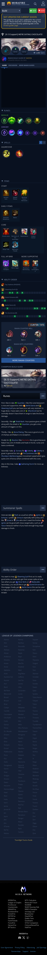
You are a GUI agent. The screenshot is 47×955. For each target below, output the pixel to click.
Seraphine (36, 646)
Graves (6, 779)
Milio (20, 724)
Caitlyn (6, 707)
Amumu (7, 660)
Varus (35, 741)
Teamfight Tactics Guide (23, 840)
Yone (34, 796)
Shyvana (36, 660)
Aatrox (6, 639)
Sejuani (35, 639)
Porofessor (12, 905)
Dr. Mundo (8, 731)
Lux (19, 704)
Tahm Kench (37, 697)
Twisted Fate (37, 728)
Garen (6, 769)
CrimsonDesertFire (32, 925)
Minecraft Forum (31, 903)
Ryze (20, 828)
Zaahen (35, 809)
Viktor (35, 765)
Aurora (6, 680)
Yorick (35, 799)
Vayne (35, 745)
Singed (35, 663)
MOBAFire (12, 900)
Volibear (36, 772)
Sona (34, 680)
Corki (6, 721)
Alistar (6, 653)
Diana (6, 728)
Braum (6, 701)
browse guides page (11, 25)
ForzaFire (11, 923)
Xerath (35, 786)
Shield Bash (19, 421)
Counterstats (13, 907)
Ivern (6, 802)
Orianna (21, 774)
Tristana (36, 718)
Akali (5, 646)
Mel (19, 721)
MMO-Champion (31, 909)
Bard (5, 687)
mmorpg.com (30, 912)
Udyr (34, 735)
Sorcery (19, 450)
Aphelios (7, 670)
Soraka (35, 684)
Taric (34, 707)
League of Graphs (14, 903)
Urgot (35, 738)
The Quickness (28, 453)
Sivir (34, 670)
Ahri (5, 643)
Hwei (6, 792)
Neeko (20, 752)
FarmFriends (12, 921)
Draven (6, 735)
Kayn (20, 656)
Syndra (35, 694)
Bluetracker (29, 914)
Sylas (34, 690)
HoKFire (28, 927)
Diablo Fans (29, 918)
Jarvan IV (7, 809)
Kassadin (21, 646)
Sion (34, 667)
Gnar (6, 772)
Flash (16, 515)
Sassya (29, 58)
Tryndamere (37, 724)
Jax (5, 813)
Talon (35, 704)
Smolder (36, 677)
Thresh (35, 714)
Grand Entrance (35, 584)
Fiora (6, 755)
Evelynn (7, 745)
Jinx (17, 520)
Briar (6, 704)
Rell (19, 808)
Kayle (20, 653)
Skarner (35, 673)
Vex (34, 755)
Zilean (35, 826)
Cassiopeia (8, 714)
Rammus (21, 801)
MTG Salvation (30, 900)
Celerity (30, 450)
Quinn (20, 794)
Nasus (20, 745)
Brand (6, 697)
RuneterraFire (13, 912)
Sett (34, 650)
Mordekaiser (23, 731)
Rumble (21, 825)
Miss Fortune (23, 728)
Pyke (20, 788)
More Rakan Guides (26, 65)
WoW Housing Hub (32, 907)
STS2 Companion (31, 923)
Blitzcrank (7, 694)
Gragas (6, 775)
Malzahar (21, 711)
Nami (20, 741)
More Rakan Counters (23, 360)
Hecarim (7, 786)
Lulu (19, 701)
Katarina (21, 650)
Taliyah (35, 701)
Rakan (20, 798)
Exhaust (19, 517)
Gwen (6, 782)
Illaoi (5, 796)
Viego (35, 762)
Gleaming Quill (23, 576)
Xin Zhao (36, 789)
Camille (6, 711)
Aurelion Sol (8, 677)
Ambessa (7, 656)
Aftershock (31, 411)
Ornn (20, 777)
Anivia (6, 663)
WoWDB (28, 905)
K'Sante (6, 826)
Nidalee (21, 755)
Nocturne (21, 762)
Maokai (21, 714)
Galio (6, 762)
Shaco (35, 653)
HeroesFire (12, 925)
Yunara (35, 802)
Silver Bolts (22, 582)
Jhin (5, 819)
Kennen (21, 660)
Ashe (6, 673)
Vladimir (36, 769)
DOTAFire (11, 916)
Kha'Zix (21, 663)
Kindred (21, 667)
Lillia (20, 687)
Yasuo (35, 792)
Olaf (19, 771)
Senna (35, 643)
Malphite (21, 707)
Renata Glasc (23, 811)
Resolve (14, 440)
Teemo (35, 711)
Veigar (35, 748)
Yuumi (35, 806)
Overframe (29, 921)
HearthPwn (29, 916)
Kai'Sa (6, 830)
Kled (19, 670)
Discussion (12, 65)
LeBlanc (21, 677)
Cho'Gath (7, 718)
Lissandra (21, 690)
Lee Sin (21, 680)
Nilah (20, 758)
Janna (6, 806)
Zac (34, 813)
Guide (4, 65)
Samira (21, 832)
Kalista (6, 833)
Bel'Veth (7, 690)
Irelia (6, 799)
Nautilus (21, 748)
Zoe (34, 830)
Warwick (36, 775)
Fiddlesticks (8, 752)
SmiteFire (11, 914)
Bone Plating (18, 432)
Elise (5, 741)
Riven (20, 822)
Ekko (5, 738)
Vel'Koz (35, 752)
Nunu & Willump (21, 766)
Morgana (21, 735)
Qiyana (20, 791)
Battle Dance (30, 405)
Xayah (35, 782)
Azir (5, 684)
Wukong (36, 779)
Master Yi (21, 718)
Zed (34, 816)
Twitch (35, 731)
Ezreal (8, 520)
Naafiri (20, 738)
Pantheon (21, 781)
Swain (35, 687)
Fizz (5, 758)
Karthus (21, 643)
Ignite (38, 515)
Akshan (6, 650)
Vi (33, 758)
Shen (34, 656)
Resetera (11, 918)
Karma (20, 639)
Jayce (6, 816)
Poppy (20, 784)
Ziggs (35, 823)
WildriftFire (12, 909)
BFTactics (12, 927)
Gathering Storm (27, 464)
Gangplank (8, 765)
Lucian (20, 697)
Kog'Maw (21, 673)
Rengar (21, 818)
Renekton (21, 815)
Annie (6, 667)
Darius (6, 724)
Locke (20, 694)
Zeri (34, 819)
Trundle (35, 721)
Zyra (34, 833)
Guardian (21, 403)
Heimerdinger (9, 789)
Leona (20, 684)
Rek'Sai (21, 805)
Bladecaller (35, 582)
